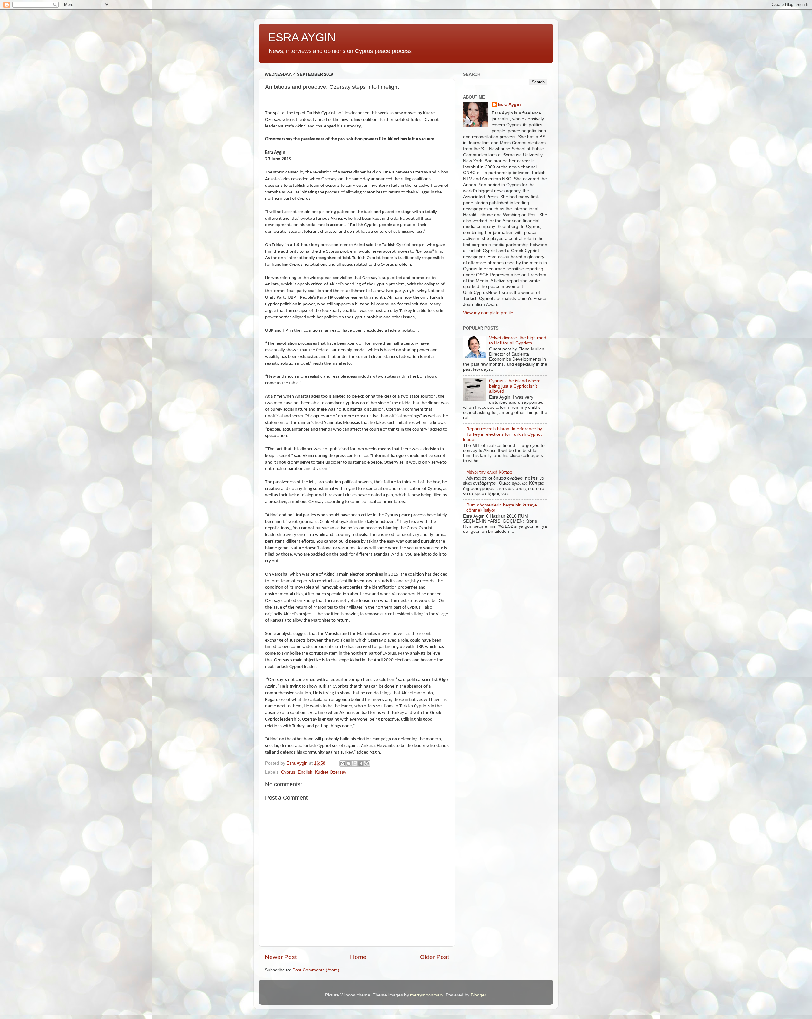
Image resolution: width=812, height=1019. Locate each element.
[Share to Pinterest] (366, 763)
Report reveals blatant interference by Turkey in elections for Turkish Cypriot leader (502, 434)
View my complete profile (488, 312)
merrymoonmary (426, 995)
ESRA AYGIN (302, 37)
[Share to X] (354, 763)
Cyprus (288, 772)
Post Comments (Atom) (315, 970)
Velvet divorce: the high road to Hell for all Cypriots (517, 340)
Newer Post (281, 957)
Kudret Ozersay (330, 772)
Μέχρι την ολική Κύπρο (489, 472)
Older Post (434, 957)
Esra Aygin (509, 104)
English (305, 772)
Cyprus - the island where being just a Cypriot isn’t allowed (514, 385)
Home (358, 957)
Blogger (478, 995)
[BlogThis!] (348, 763)
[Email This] (342, 763)
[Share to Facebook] (360, 763)
